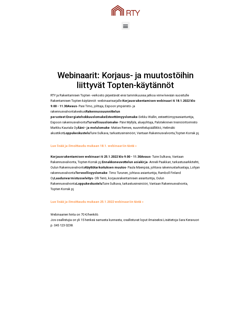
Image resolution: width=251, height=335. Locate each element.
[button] (126, 26)
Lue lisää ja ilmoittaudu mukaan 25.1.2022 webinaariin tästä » (97, 202)
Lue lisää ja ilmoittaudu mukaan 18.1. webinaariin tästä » (93, 146)
